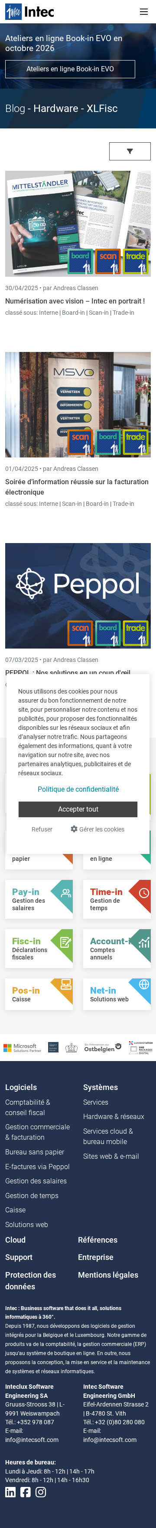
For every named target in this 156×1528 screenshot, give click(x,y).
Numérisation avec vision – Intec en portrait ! (75, 301)
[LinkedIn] (10, 1492)
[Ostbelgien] (103, 1047)
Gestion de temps (31, 1196)
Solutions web (26, 1225)
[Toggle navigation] (144, 12)
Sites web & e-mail (111, 1156)
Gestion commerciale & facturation (37, 1132)
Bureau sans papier (34, 1152)
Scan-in (99, 312)
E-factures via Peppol (37, 1167)
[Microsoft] (22, 1047)
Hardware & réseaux (113, 1116)
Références (97, 1240)
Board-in (73, 312)
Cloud (15, 1240)
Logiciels (21, 1087)
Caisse (15, 1210)
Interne (49, 312)
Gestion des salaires (36, 1181)
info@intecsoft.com (31, 1439)
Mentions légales (108, 1275)
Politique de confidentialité (78, 789)
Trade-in (123, 312)
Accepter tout (78, 809)
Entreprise (96, 1257)
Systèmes (100, 1087)
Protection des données (30, 1281)
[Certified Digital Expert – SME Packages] (141, 1047)
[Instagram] (41, 1492)
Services (95, 1102)
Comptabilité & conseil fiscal (27, 1107)
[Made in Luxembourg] (71, 1047)
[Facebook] (25, 1492)
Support (18, 1257)
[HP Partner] (53, 1047)
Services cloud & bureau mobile (108, 1136)
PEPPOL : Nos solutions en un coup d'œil (67, 673)
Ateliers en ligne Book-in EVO (70, 69)
